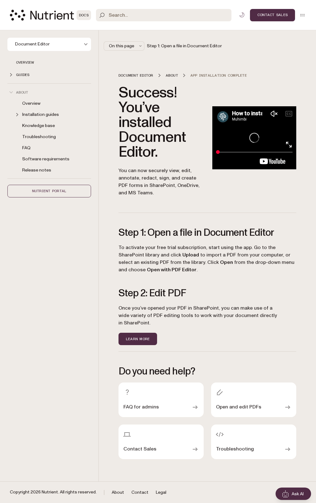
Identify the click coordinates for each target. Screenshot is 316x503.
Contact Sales (272, 15)
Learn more (138, 339)
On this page (121, 46)
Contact (139, 492)
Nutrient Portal (49, 191)
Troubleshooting (39, 137)
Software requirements (45, 159)
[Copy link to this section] (110, 122)
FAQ (26, 148)
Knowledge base (38, 126)
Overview (25, 62)
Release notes (36, 170)
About (118, 492)
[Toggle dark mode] (241, 15)
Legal (161, 492)
